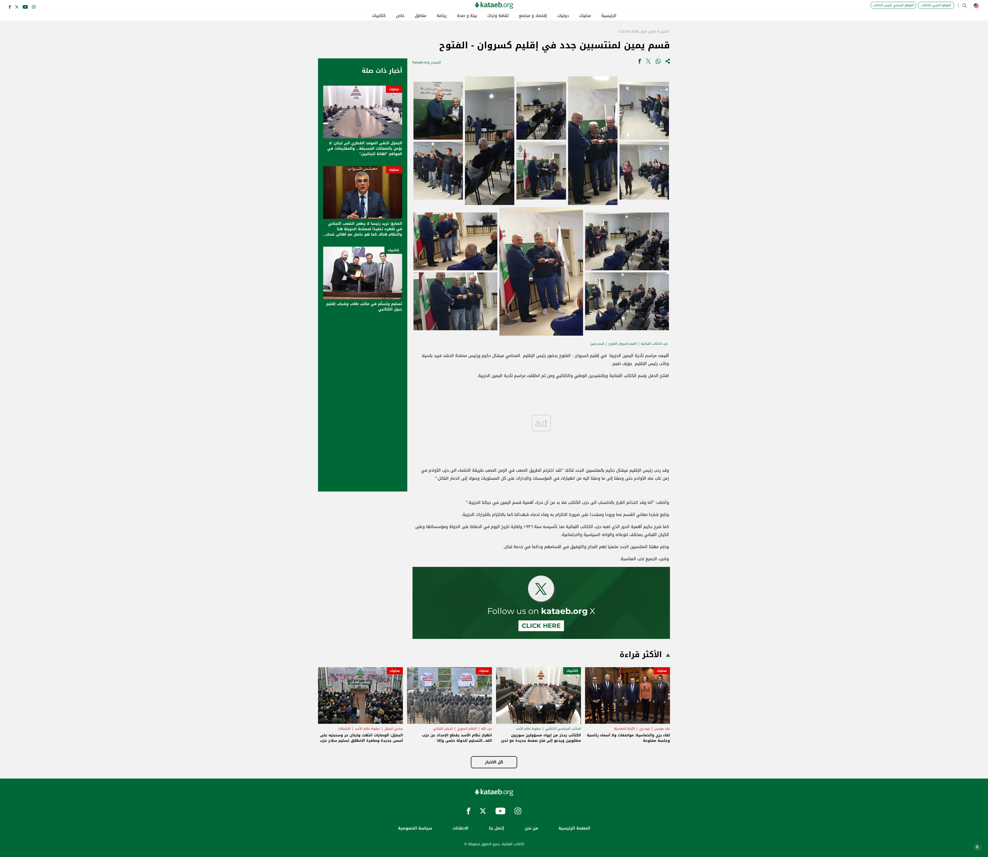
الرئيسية (608, 16)
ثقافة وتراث (498, 16)
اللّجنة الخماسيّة (624, 728)
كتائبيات (379, 16)
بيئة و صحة (467, 16)
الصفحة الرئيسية (574, 828)
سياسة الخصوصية (415, 828)
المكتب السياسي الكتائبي (563, 728)
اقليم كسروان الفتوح (622, 343)
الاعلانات (460, 828)
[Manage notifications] (977, 847)
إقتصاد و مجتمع (533, 16)
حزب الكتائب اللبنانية (654, 343)
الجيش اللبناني (443, 728)
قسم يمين (597, 343)
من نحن (531, 828)
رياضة (442, 16)
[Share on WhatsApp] (658, 62)
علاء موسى (662, 728)
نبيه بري (644, 728)
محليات (585, 16)
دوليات (563, 16)
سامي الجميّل (393, 728)
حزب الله (486, 728)
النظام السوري (467, 728)
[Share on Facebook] (639, 62)
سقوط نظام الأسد (528, 728)
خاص (400, 16)
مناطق (420, 16)
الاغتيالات (344, 728)
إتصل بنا (496, 828)
